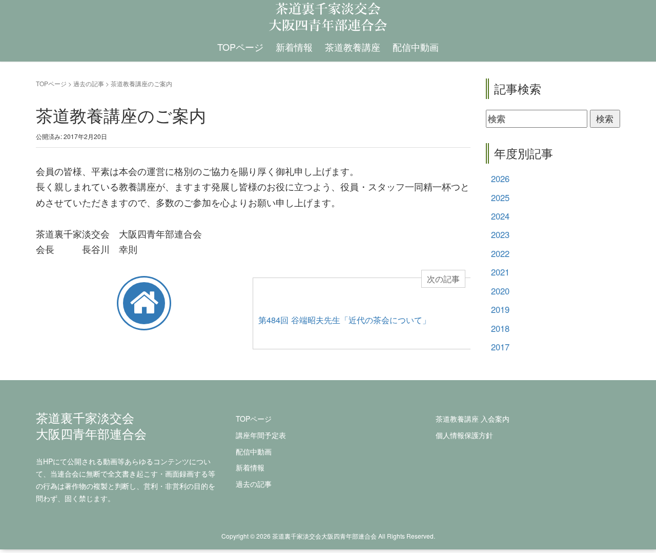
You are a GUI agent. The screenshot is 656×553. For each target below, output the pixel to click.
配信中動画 (416, 46)
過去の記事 (88, 83)
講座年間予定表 (261, 435)
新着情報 (294, 46)
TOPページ (240, 46)
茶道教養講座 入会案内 (472, 418)
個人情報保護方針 (464, 435)
